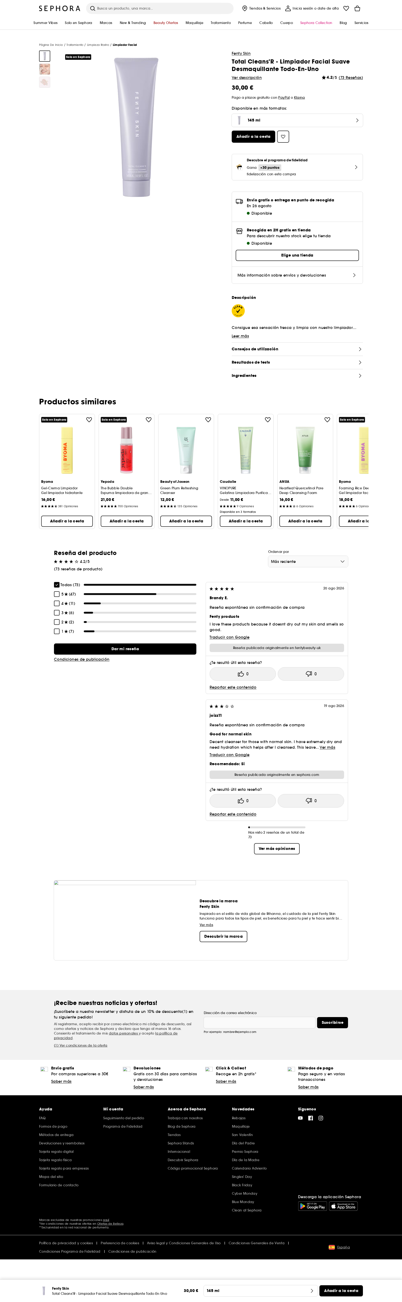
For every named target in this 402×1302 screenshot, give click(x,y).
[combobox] (308, 561)
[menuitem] (261, 8)
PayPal (284, 97)
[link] (125, 649)
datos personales (124, 1033)
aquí (106, 1220)
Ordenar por (278, 552)
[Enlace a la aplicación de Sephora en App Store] (343, 1206)
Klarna (299, 97)
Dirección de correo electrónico (230, 1013)
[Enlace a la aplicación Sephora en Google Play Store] (312, 1206)
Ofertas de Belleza (110, 1223)
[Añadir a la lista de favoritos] (89, 419)
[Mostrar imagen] (44, 56)
